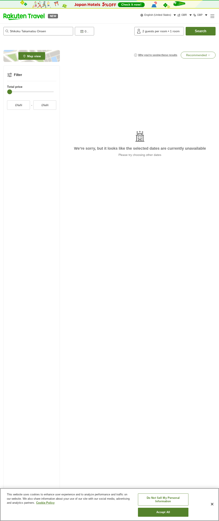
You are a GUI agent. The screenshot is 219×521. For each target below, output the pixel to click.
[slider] (9, 91)
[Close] (212, 504)
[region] (109, 504)
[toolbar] (104, 31)
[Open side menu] (212, 16)
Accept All (163, 512)
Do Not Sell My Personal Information (163, 499)
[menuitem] (158, 15)
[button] (23, 16)
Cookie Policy (45, 502)
